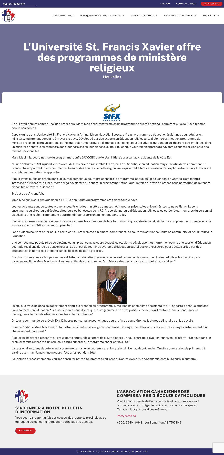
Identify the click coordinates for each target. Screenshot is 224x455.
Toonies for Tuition (142, 16)
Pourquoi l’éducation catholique (100, 16)
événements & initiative (178, 16)
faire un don (211, 4)
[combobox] (19, 3)
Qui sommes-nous (63, 16)
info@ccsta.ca (126, 416)
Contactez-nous (186, 4)
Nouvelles (209, 16)
